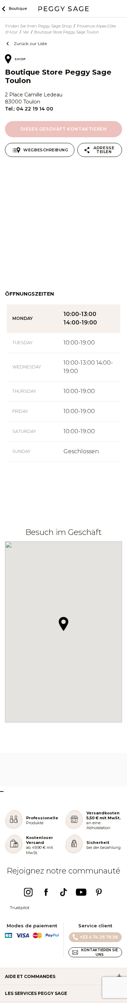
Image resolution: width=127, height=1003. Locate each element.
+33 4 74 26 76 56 (99, 937)
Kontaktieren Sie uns (99, 952)
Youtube (81, 892)
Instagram (28, 892)
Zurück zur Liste (30, 43)
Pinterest (98, 892)
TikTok (63, 892)
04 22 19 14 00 (34, 109)
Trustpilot (20, 907)
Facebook (46, 892)
